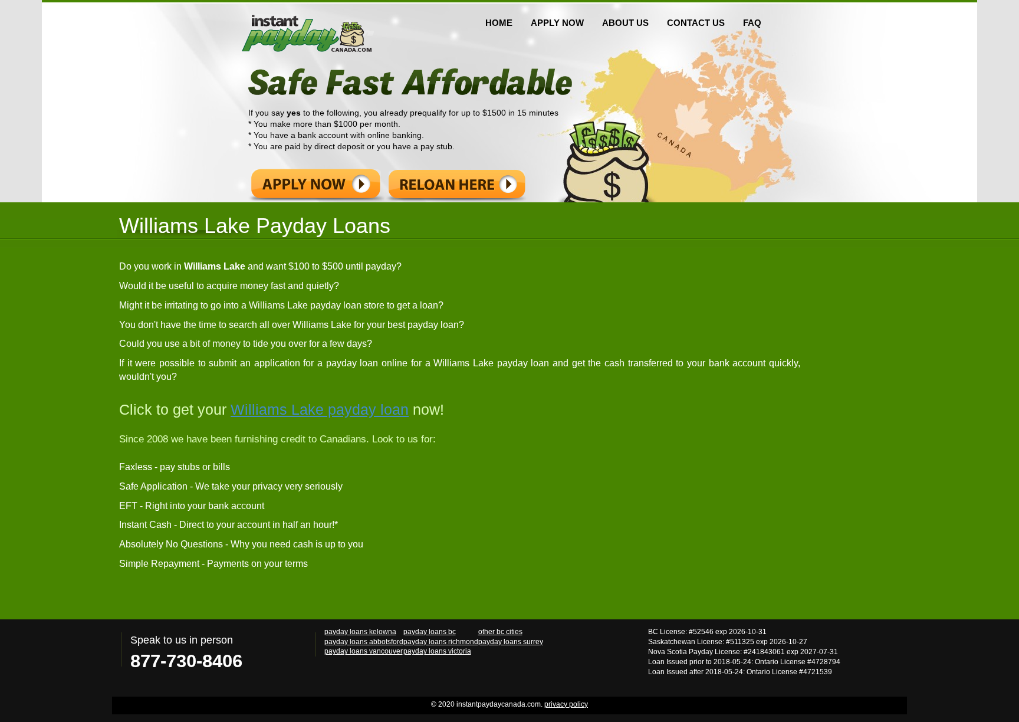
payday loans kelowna (360, 631)
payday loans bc (429, 631)
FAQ (752, 23)
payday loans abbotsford (363, 641)
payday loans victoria (437, 651)
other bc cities (500, 631)
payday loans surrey (510, 641)
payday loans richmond (440, 641)
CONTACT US (696, 23)
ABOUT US (625, 23)
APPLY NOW (557, 23)
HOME (498, 23)
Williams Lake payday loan (320, 409)
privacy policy (566, 704)
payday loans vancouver (363, 651)
